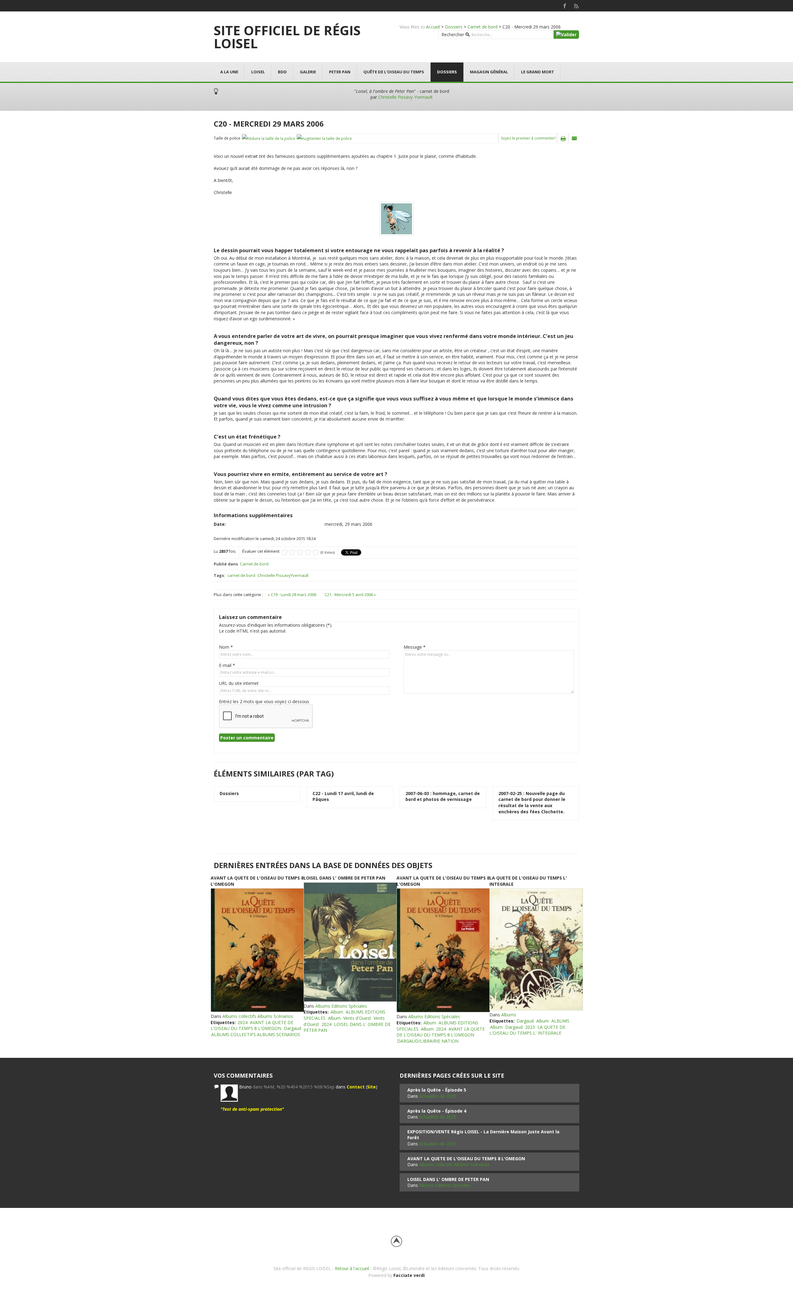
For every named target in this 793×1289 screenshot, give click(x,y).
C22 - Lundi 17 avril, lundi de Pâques (343, 796)
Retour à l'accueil (352, 1268)
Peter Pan (339, 72)
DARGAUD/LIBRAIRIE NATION (427, 1041)
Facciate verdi (409, 1275)
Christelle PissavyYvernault (283, 575)
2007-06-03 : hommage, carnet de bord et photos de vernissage (442, 796)
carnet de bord (241, 575)
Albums (508, 1015)
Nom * (226, 647)
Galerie (308, 72)
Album (337, 1012)
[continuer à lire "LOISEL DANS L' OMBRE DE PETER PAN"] (350, 942)
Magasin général (489, 72)
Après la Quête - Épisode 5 (436, 1090)
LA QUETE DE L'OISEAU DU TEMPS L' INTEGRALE (527, 1030)
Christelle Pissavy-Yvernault (405, 97)
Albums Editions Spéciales (341, 1006)
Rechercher (452, 34)
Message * (415, 647)
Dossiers (453, 27)
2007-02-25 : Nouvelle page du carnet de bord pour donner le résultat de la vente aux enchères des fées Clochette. (531, 802)
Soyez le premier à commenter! (528, 138)
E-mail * (227, 665)
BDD (282, 72)
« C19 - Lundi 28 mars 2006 (292, 594)
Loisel (258, 72)
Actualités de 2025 (437, 1096)
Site (371, 1087)
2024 (243, 1022)
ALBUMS (560, 1021)
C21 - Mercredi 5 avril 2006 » (350, 594)
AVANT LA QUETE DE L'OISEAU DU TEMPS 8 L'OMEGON (252, 1025)
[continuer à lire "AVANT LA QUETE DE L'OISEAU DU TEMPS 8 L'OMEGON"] (257, 950)
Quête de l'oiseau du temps (393, 72)
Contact (356, 1087)
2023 (530, 1027)
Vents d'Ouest (357, 1018)
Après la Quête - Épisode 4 (436, 1111)
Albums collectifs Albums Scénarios (257, 1016)
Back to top (396, 1241)
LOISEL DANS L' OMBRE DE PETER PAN (344, 878)
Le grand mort (537, 72)
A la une (229, 72)
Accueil (433, 27)
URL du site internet (239, 683)
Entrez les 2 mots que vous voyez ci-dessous (264, 701)
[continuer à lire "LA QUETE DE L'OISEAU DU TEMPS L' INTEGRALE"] (535, 949)
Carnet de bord (482, 27)
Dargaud (292, 1028)
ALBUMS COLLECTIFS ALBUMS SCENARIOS (255, 1034)
